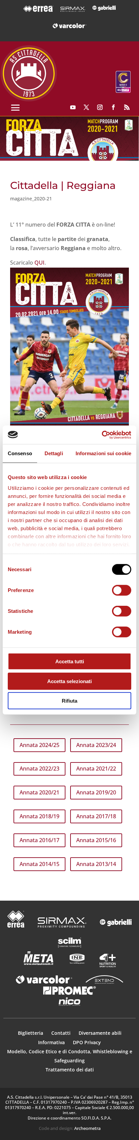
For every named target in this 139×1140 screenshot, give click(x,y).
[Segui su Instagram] (99, 107)
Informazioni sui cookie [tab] (103, 453)
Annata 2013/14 (96, 864)
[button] (69, 138)
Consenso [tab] (20, 453)
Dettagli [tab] (54, 453)
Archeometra (87, 1128)
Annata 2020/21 (39, 792)
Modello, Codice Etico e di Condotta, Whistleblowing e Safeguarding (69, 1056)
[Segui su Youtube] (72, 107)
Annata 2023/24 (96, 745)
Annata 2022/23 (39, 768)
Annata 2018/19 (39, 816)
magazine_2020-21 (31, 198)
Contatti (61, 1033)
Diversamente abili (100, 1033)
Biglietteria (30, 1033)
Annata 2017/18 (96, 816)
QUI (39, 262)
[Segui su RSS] (126, 107)
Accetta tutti (69, 661)
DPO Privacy (87, 1042)
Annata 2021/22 (96, 768)
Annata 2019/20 (96, 792)
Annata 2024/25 (39, 745)
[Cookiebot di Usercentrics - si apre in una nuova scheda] (101, 434)
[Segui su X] (86, 107)
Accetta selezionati (69, 681)
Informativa (52, 1042)
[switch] (121, 590)
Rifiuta (69, 701)
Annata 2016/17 (39, 840)
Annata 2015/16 (96, 840)
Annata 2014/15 (39, 864)
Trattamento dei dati (70, 1069)
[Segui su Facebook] (113, 107)
